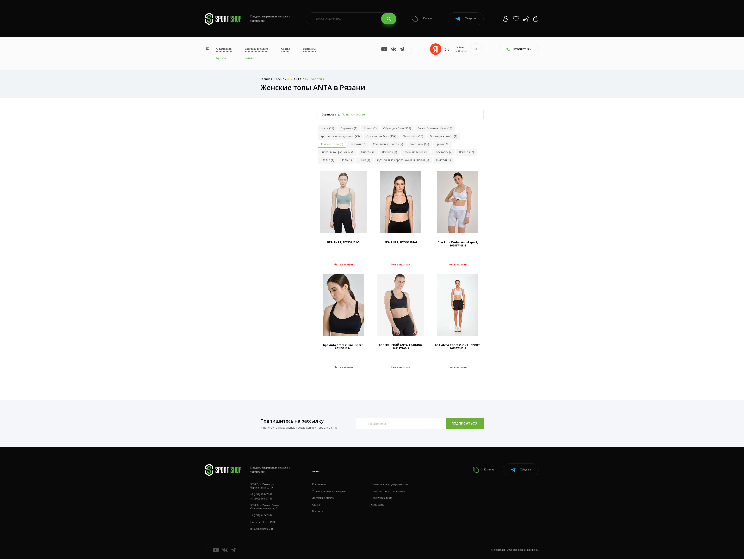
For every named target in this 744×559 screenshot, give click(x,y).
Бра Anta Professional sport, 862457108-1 (458, 243)
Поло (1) (346, 160)
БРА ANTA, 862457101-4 (400, 242)
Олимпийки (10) (413, 136)
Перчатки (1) (349, 128)
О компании (224, 48)
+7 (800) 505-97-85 (261, 498)
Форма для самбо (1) (443, 136)
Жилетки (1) (443, 160)
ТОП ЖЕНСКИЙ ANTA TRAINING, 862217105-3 (400, 346)
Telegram (470, 18)
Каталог (427, 18)
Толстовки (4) (443, 152)
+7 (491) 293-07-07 (261, 494)
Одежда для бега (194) (381, 136)
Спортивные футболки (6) (337, 152)
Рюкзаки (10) (358, 144)
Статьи (285, 48)
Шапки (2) (370, 128)
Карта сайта (377, 504)
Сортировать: (331, 114)
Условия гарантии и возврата (329, 491)
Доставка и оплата (256, 48)
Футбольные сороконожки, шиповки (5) (403, 160)
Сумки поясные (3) (416, 152)
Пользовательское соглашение (388, 491)
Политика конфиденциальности (389, 484)
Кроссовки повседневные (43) (340, 136)
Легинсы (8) (389, 152)
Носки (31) (327, 128)
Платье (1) (327, 160)
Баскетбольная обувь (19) (435, 128)
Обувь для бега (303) (397, 128)
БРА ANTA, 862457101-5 (343, 242)
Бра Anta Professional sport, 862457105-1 (343, 346)
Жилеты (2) (368, 152)
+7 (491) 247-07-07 (261, 515)
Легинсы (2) (466, 152)
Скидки (249, 58)
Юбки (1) (364, 160)
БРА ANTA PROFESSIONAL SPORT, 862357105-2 (458, 346)
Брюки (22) (443, 144)
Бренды (221, 58)
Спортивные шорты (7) (388, 144)
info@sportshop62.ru (262, 528)
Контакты (309, 48)
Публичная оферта (381, 497)
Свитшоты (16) (419, 144)
